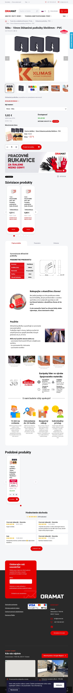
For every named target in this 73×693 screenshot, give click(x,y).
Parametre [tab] (37, 243)
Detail (13, 229)
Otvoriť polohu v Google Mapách (54, 655)
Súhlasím (59, 685)
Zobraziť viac (36, 548)
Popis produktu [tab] (16, 243)
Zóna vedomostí (16, 2)
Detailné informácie (11, 101)
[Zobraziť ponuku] (36, 162)
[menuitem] (14, 16)
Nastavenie (14, 690)
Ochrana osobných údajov (12, 608)
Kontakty (7, 2)
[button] (14, 236)
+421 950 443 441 (59, 622)
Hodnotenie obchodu (36, 512)
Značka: (63, 36)
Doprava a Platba (10, 615)
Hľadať (37, 11)
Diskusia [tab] (56, 243)
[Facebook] (51, 626)
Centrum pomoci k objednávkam (14, 611)
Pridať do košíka (28, 147)
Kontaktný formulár (59, 633)
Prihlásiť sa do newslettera (18, 593)
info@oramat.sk (58, 618)
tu (41, 685)
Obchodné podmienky (11, 604)
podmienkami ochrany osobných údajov (21, 588)
